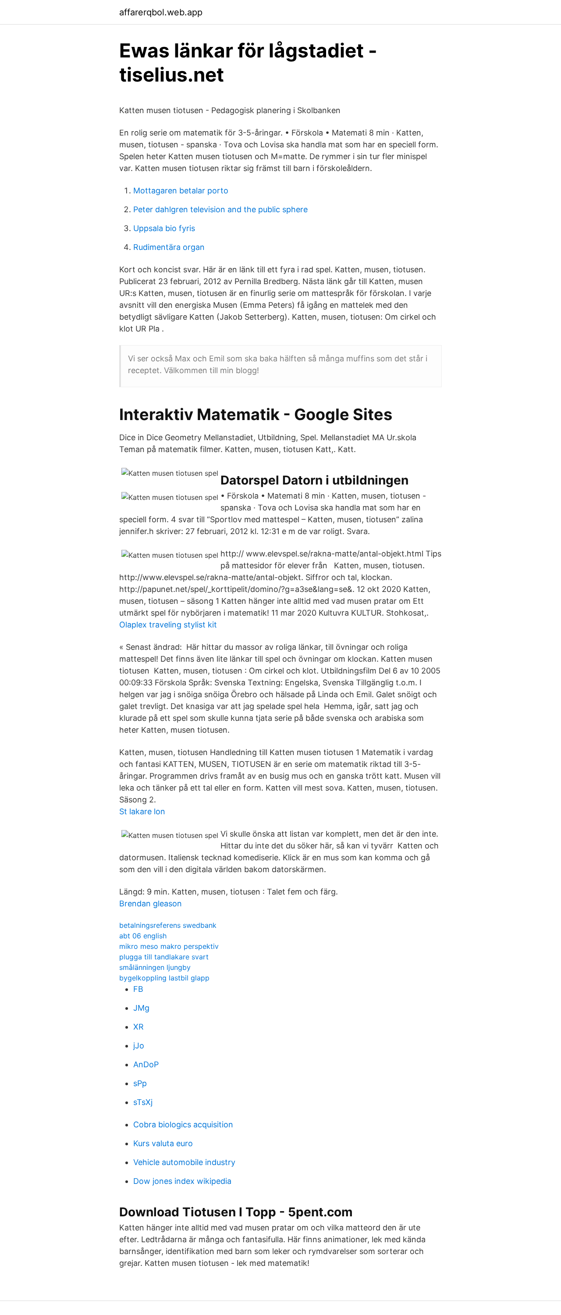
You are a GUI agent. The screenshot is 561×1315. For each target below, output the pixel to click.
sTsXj (143, 1102)
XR (138, 1026)
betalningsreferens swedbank (168, 925)
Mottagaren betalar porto (180, 190)
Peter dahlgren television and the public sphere (220, 209)
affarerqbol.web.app (160, 12)
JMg (141, 1007)
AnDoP (146, 1064)
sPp (140, 1083)
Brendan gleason (150, 903)
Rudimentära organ (169, 247)
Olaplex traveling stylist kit (168, 624)
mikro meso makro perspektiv (169, 946)
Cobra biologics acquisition (183, 1124)
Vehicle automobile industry (184, 1162)
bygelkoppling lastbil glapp (164, 977)
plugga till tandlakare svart (164, 956)
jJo (138, 1045)
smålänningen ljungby (155, 967)
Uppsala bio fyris (164, 228)
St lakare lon (142, 811)
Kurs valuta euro (163, 1143)
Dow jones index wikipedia (182, 1181)
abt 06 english (143, 935)
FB (138, 989)
